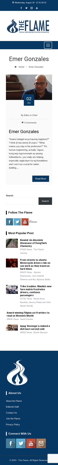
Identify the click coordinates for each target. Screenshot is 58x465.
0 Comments (30, 123)
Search (9, 195)
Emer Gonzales (24, 131)
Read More (40, 178)
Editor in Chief (30, 115)
